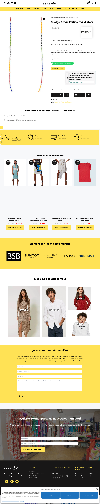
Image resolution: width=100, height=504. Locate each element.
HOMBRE (54, 309)
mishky (63, 102)
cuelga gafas (58, 102)
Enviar (21, 396)
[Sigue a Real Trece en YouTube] (17, 482)
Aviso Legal (22, 501)
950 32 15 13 (32, 476)
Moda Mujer (56, 17)
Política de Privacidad (14, 501)
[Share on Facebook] (1, 131)
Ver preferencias (89, 495)
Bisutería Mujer (62, 17)
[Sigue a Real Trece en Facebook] (7, 482)
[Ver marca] (86, 32)
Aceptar (51, 495)
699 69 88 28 (56, 478)
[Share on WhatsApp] (1, 142)
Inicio (52, 17)
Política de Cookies (6, 501)
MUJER (24, 309)
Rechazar (69, 495)
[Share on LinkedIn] (1, 134)
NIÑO (80, 323)
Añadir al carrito (57, 69)
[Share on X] (1, 127)
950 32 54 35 (79, 478)
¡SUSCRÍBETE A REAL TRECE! (33, 449)
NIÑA (80, 298)
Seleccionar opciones (15, 227)
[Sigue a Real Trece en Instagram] (12, 482)
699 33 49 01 (32, 478)
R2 (71, 102)
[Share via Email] (1, 138)
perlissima (67, 102)
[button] (97, 489)
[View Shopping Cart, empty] (88, 3)
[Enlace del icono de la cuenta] (92, 3)
